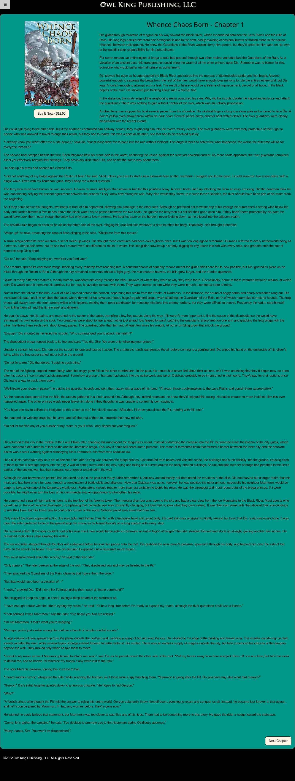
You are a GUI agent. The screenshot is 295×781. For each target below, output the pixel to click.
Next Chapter (278, 741)
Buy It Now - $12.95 (51, 113)
